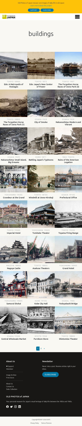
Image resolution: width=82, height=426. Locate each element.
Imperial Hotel (13, 231)
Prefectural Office (68, 196)
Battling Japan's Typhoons (41, 158)
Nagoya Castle (13, 267)
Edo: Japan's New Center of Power (41, 84)
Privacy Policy (34, 423)
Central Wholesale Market (13, 337)
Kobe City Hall (41, 302)
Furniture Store (41, 337)
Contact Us (10, 386)
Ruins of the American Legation (68, 159)
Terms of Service (46, 423)
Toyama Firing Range (68, 231)
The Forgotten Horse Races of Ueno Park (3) (68, 84)
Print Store (10, 378)
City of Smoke (41, 120)
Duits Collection (11, 389)
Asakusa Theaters (41, 267)
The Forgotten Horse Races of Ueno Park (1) (13, 122)
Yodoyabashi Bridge (68, 302)
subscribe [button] (47, 10)
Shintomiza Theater (68, 337)
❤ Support (10, 366)
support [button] (33, 10)
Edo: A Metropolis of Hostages (13, 84)
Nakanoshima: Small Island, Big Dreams (13, 159)
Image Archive (11, 375)
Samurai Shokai (14, 302)
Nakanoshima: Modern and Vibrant (68, 122)
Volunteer (9, 369)
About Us (9, 384)
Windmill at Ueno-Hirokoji (41, 196)
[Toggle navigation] (77, 16)
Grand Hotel (68, 267)
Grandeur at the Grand (13, 196)
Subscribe (50, 374)
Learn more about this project (41, 6)
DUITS (48, 419)
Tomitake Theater (41, 231)
